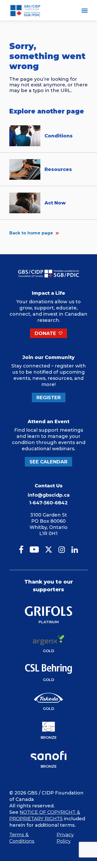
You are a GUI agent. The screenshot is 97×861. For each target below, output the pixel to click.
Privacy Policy (65, 838)
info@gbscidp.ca (49, 495)
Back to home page (31, 233)
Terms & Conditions (21, 838)
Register (48, 397)
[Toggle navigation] (84, 11)
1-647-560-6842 (48, 503)
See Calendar (48, 462)
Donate (46, 333)
